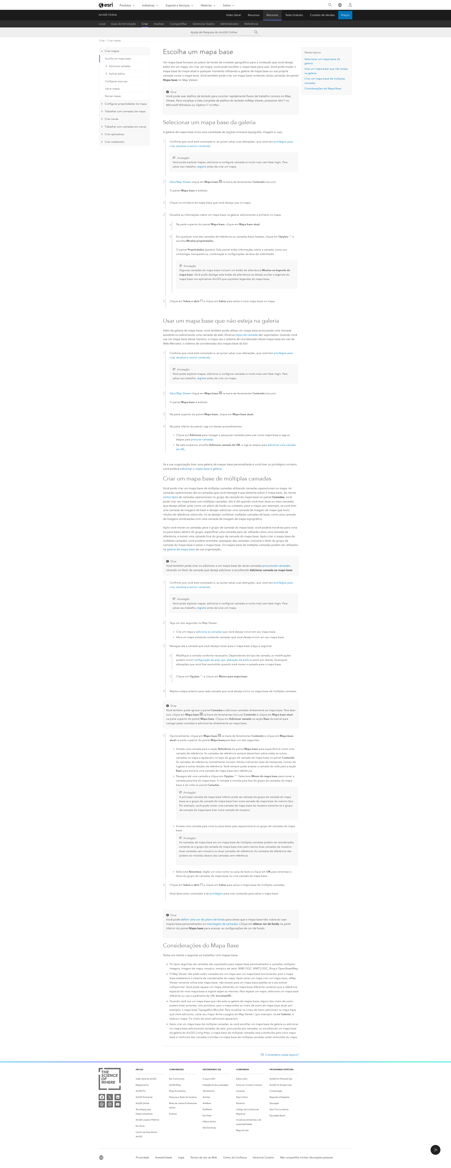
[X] (110, 1097)
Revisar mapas (113, 96)
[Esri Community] (102, 1104)
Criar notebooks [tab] (114, 141)
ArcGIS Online (108, 14)
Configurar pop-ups (116, 81)
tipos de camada (247, 335)
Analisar (159, 24)
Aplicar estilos (117, 73)
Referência (251, 24)
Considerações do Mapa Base (322, 88)
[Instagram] (110, 1104)
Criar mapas (114, 40)
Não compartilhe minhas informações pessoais (306, 1157)
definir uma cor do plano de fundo (203, 919)
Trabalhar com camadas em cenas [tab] (125, 126)
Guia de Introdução (123, 24)
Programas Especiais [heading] (282, 1069)
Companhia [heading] (242, 1069)
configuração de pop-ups (209, 659)
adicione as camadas (209, 631)
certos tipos (170, 497)
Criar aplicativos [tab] (114, 134)
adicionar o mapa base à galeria (201, 468)
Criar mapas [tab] (112, 51)
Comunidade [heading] (176, 1069)
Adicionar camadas (119, 66)
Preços (345, 15)
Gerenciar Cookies (263, 1157)
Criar (145, 24)
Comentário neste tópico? (282, 1054)
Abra (180, 181)
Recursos (254, 15)
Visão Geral (233, 15)
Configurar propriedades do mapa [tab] (126, 103)
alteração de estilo (238, 659)
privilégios (216, 893)
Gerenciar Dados (204, 24)
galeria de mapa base (181, 549)
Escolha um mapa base (118, 58)
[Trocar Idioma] (340, 5)
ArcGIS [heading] (139, 1069)
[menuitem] (149, 1079)
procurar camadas (202, 439)
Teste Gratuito (294, 15)
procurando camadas (276, 565)
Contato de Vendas (322, 15)
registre (201, 166)
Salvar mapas (112, 88)
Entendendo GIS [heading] (212, 1069)
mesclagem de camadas (222, 924)
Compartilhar (178, 24)
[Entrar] (350, 5)
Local (102, 24)
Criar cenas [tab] (111, 119)
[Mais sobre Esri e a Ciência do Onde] (110, 1079)
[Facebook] (102, 1097)
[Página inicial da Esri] (106, 5)
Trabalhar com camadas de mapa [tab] (125, 111)
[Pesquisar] (330, 5)
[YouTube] (118, 1104)
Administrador (229, 24)
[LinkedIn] (118, 1097)
